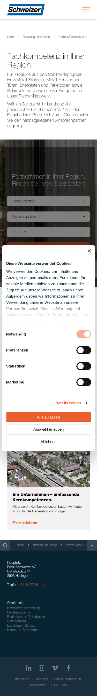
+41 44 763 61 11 (31, 585)
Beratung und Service (37, 37)
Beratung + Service (21, 626)
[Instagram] (41, 668)
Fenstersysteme (18, 613)
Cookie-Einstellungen (67, 679)
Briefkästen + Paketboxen (26, 617)
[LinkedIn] (28, 668)
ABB (65, 685)
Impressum (21, 679)
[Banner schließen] (89, 251)
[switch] (83, 350)
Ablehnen (49, 441)
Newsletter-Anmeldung (23, 608)
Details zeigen (68, 403)
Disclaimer (41, 679)
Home (11, 37)
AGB (53, 685)
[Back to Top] (92, 545)
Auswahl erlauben (48, 429)
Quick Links (15, 603)
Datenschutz (37, 685)
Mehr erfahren (24, 523)
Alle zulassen (48, 417)
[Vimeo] (55, 668)
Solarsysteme (17, 621)
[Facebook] (68, 668)
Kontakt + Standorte (22, 630)
